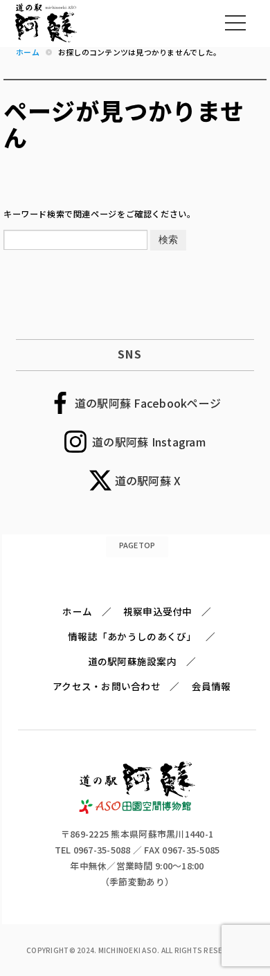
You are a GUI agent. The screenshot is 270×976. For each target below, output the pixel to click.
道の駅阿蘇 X (148, 480)
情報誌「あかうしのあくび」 (132, 636)
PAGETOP (137, 544)
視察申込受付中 (157, 611)
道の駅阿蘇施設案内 (132, 661)
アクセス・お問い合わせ (107, 686)
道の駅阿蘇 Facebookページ (148, 403)
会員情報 (211, 686)
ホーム (77, 611)
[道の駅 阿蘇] (137, 810)
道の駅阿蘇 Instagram (149, 441)
